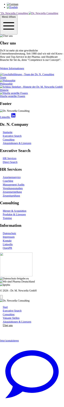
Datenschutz (9, 233)
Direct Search (10, 162)
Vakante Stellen (11, 318)
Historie (4, 90)
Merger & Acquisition (14, 210)
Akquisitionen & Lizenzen (17, 143)
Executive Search (12, 135)
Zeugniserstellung (12, 191)
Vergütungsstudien (13, 188)
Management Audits (13, 184)
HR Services (9, 158)
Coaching (8, 180)
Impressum (9, 236)
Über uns (8, 325)
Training (7, 218)
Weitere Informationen (12, 68)
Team (3, 77)
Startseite (7, 132)
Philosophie (6, 83)
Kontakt (7, 240)
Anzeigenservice (12, 177)
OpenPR (7, 248)
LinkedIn (8, 244)
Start (5, 307)
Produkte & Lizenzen (14, 214)
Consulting (9, 139)
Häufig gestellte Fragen (12, 96)
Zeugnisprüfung (11, 195)
